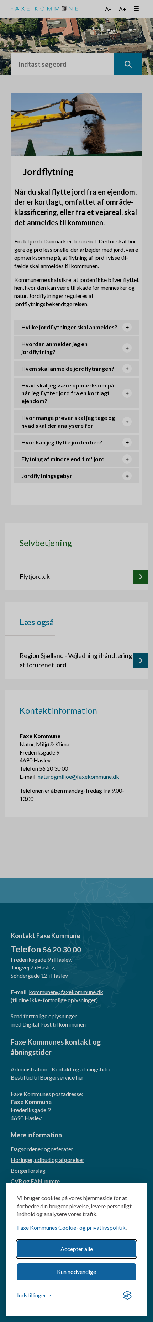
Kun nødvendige (76, 1271)
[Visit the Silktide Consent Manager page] (127, 1295)
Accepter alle (76, 1248)
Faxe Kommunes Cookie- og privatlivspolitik (71, 1227)
